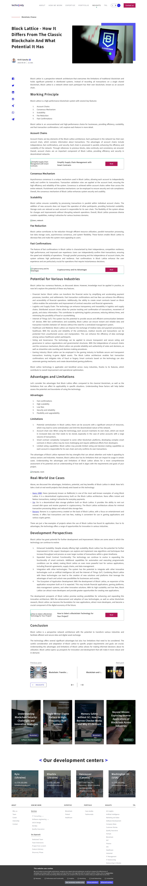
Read (111, 164)
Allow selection (92, 882)
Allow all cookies (106, 882)
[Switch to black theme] (112, 5)
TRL (106, 5)
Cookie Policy (109, 873)
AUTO (119, 5)
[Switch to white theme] (116, 5)
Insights (96, 5)
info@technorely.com (22, 785)
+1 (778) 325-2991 (21, 782)
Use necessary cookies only (75, 882)
